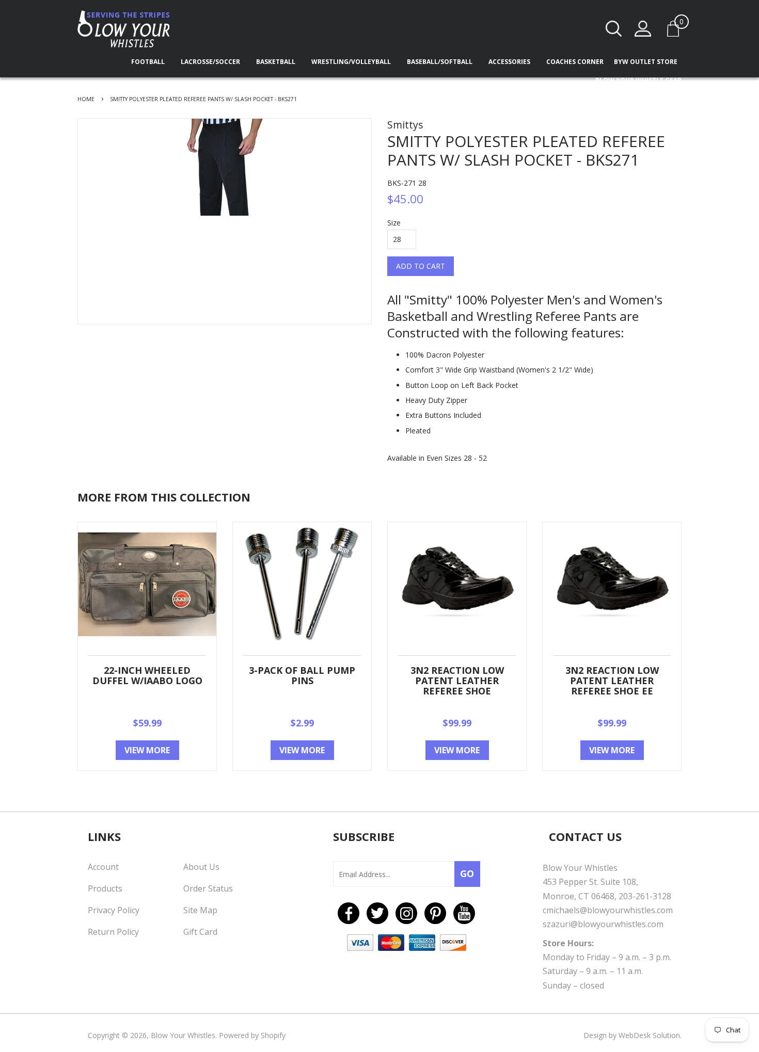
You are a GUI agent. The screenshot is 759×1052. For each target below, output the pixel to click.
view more (147, 750)
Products (105, 888)
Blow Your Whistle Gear (638, 80)
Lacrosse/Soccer (211, 61)
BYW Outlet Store (645, 61)
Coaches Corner (575, 61)
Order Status (208, 888)
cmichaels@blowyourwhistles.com (608, 910)
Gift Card (200, 931)
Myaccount (643, 28)
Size (394, 223)
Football (148, 61)
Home (85, 99)
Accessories (510, 61)
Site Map (200, 910)
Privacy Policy (113, 910)
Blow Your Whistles (183, 1035)
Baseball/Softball (440, 61)
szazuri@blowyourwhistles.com (603, 924)
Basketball (276, 61)
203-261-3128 (645, 896)
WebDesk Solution (649, 1035)
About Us (201, 866)
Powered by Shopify (252, 1035)
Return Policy (113, 931)
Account (103, 866)
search (614, 28)
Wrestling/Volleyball (351, 61)
